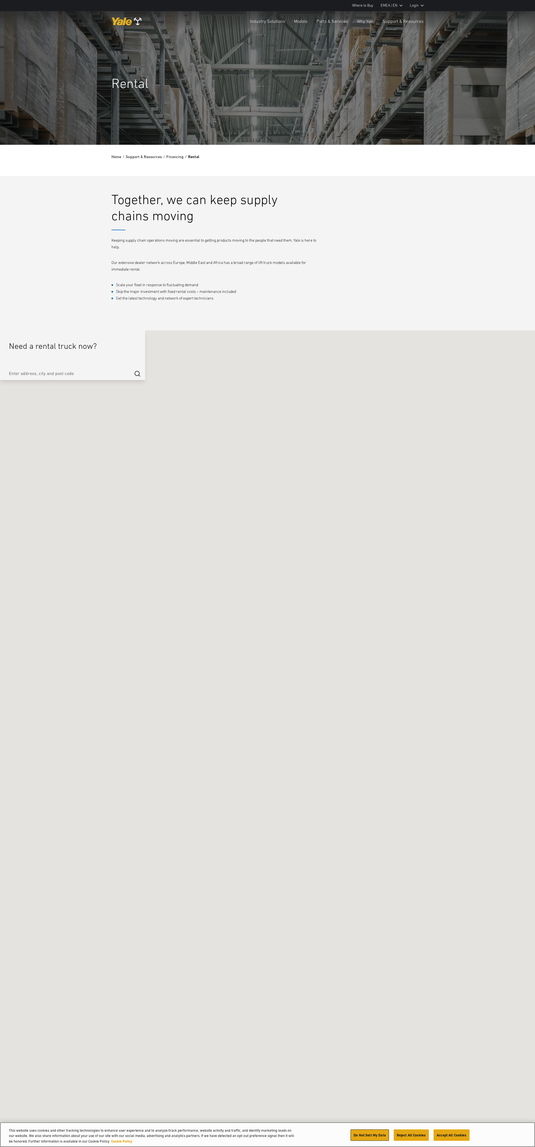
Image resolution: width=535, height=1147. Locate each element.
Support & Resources (403, 21)
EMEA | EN (389, 5)
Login (414, 5)
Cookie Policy (121, 1141)
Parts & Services (332, 21)
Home (116, 157)
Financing (175, 157)
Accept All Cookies (451, 1135)
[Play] (517, 127)
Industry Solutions (267, 21)
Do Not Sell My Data (370, 1135)
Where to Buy (362, 5)
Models (301, 21)
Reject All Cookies (411, 1135)
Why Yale (365, 21)
